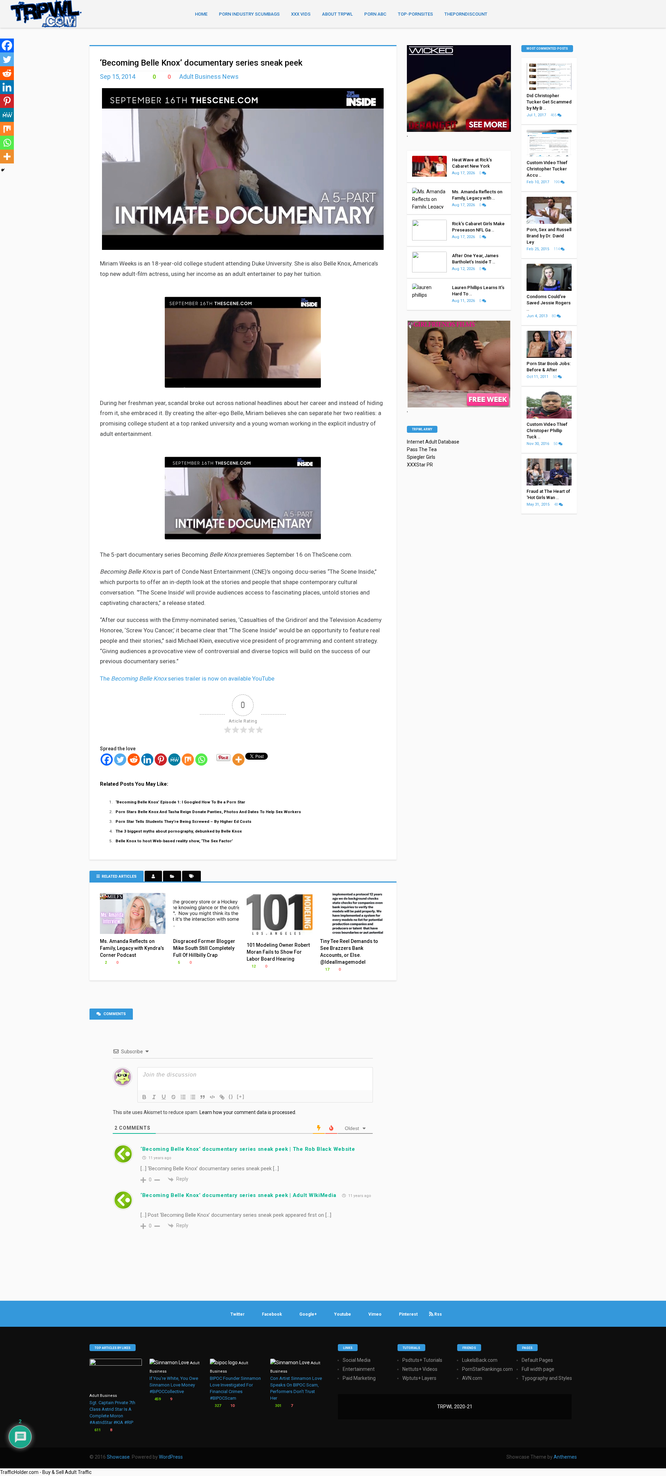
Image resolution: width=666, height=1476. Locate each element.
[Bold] (144, 1097)
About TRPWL (337, 14)
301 (277, 1405)
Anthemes (565, 1457)
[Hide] (3, 170)
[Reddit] (134, 759)
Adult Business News (209, 76)
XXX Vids (300, 14)
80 (554, 316)
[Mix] (188, 759)
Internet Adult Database (433, 442)
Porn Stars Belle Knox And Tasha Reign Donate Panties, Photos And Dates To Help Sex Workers (208, 811)
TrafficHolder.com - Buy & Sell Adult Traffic (46, 1472)
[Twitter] (120, 759)
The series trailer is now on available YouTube (187, 678)
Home (201, 14)
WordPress (171, 1457)
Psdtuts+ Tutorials (422, 1360)
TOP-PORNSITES (415, 14)
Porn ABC (375, 14)
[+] (241, 1096)
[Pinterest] (161, 759)
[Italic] (154, 1097)
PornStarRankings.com (487, 1369)
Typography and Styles (547, 1378)
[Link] (222, 1097)
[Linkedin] (147, 759)
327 (217, 1405)
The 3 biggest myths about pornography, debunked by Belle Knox (179, 831)
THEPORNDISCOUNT (465, 14)
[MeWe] (174, 759)
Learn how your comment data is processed (247, 1112)
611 (97, 1430)
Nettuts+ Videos (419, 1369)
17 (326, 969)
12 (253, 966)
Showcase (118, 1457)
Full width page (538, 1369)
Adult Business (103, 1395)
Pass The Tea (422, 449)
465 (553, 115)
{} (231, 1096)
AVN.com (472, 1378)
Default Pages (537, 1360)
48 (556, 504)
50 (555, 377)
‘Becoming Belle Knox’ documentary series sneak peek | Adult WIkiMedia (238, 1195)
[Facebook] (107, 759)
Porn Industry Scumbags (249, 14)
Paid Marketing (359, 1378)
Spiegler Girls (421, 457)
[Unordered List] (193, 1097)
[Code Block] (212, 1097)
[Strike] (173, 1097)
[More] (238, 759)
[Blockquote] (202, 1097)
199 (557, 182)
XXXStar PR (420, 464)
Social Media (356, 1360)
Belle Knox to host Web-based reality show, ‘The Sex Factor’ (174, 840)
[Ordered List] (183, 1097)
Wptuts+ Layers (419, 1378)
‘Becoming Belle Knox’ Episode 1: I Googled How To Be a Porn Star (180, 802)
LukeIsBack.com (479, 1360)
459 (157, 1399)
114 (557, 249)
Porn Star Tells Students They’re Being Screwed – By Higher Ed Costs (183, 821)
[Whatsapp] (201, 759)
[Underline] (164, 1097)
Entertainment (359, 1369)
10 (231, 1405)
